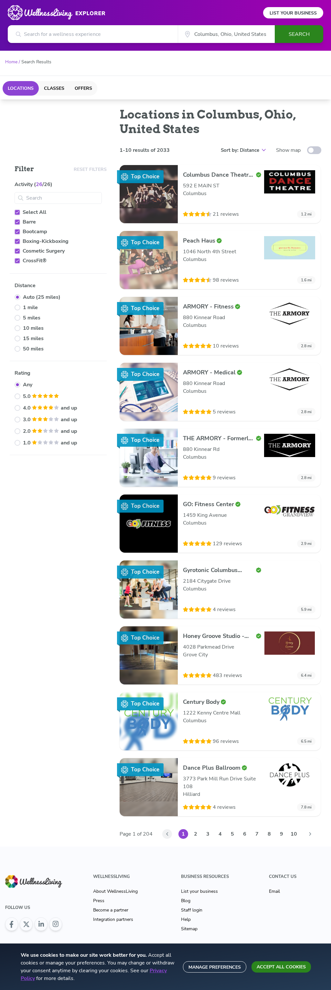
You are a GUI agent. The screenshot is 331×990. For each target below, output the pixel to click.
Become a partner (110, 910)
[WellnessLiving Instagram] (55, 924)
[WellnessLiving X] (26, 924)
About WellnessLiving (115, 891)
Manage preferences (214, 967)
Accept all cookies (281, 967)
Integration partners (113, 919)
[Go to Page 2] (310, 834)
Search (299, 34)
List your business (199, 891)
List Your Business (293, 13)
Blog (185, 901)
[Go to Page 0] (167, 834)
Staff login (191, 910)
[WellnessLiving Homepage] (33, 881)
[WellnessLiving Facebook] (11, 924)
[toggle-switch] (314, 150)
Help (186, 919)
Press (98, 901)
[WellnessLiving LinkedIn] (41, 924)
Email (274, 891)
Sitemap (189, 929)
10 (294, 834)
